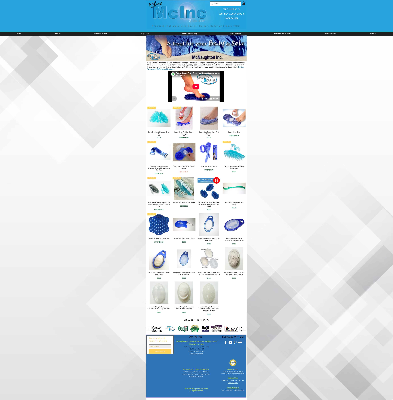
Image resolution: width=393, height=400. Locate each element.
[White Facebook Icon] (225, 342)
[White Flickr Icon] (240, 342)
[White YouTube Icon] (230, 342)
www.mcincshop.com (236, 372)
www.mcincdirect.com (238, 374)
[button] (243, 3)
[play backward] (149, 328)
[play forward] (243, 328)
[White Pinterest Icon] (235, 342)
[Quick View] (209, 118)
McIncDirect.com (168, 69)
